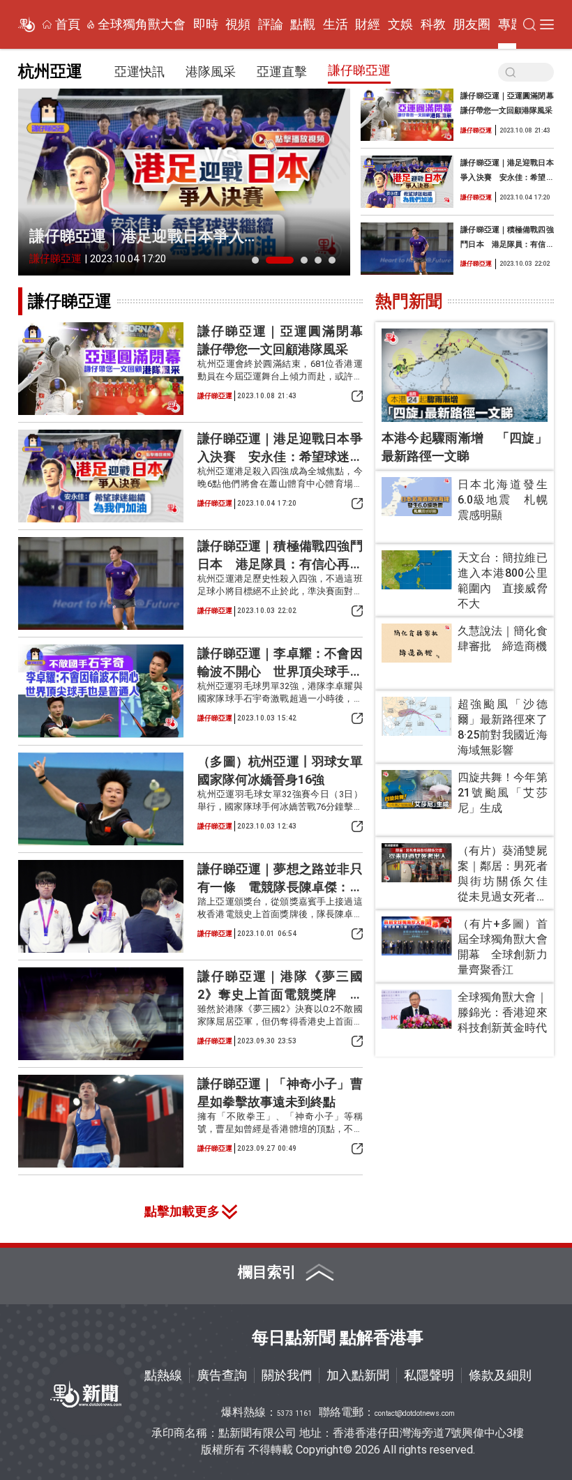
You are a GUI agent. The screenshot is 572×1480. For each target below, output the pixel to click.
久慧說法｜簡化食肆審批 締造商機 (503, 638)
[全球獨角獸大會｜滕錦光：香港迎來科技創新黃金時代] (417, 1009)
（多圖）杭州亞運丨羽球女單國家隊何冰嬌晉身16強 (279, 770)
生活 (335, 24)
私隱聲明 (429, 1375)
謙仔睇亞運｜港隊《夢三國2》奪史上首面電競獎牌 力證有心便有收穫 (279, 986)
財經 (367, 24)
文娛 (400, 24)
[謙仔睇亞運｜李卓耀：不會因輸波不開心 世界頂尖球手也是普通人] (100, 690)
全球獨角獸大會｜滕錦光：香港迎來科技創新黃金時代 (503, 1012)
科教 (433, 24)
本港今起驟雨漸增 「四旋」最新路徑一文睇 (465, 446)
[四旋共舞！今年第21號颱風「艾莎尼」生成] (417, 790)
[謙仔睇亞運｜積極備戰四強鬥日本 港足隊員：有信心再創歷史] (407, 248)
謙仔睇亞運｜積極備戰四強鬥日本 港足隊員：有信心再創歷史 (506, 238)
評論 (270, 24)
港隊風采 (211, 71)
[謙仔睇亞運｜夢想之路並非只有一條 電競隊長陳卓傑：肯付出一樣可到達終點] (100, 906)
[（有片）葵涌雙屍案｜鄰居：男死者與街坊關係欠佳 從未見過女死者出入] (417, 863)
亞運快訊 (139, 71)
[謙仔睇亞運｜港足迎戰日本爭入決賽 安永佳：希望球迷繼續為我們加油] (184, 182)
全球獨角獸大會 (142, 24)
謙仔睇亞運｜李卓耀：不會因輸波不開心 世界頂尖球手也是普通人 (279, 663)
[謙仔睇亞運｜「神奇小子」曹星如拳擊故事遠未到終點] (100, 1121)
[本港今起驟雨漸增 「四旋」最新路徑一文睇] (465, 375)
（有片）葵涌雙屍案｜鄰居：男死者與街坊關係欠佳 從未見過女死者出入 (503, 874)
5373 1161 (294, 1413)
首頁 (67, 24)
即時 (205, 24)
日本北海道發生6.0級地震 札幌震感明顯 (503, 500)
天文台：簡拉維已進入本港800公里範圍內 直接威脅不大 (503, 580)
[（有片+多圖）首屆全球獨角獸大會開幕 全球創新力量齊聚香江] (417, 936)
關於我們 (287, 1375)
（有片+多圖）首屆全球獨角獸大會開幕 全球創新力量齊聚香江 (503, 946)
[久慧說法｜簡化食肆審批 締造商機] (417, 643)
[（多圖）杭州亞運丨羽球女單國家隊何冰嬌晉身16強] (100, 799)
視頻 (237, 24)
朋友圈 (471, 24)
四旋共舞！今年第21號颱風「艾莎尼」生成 (503, 793)
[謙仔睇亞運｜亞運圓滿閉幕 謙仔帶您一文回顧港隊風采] (407, 115)
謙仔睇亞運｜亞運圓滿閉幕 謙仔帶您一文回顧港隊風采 (506, 103)
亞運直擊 (282, 71)
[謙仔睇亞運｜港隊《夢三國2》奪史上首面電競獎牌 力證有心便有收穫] (100, 1013)
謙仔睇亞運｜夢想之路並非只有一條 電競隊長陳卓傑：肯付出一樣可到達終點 (279, 878)
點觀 (302, 24)
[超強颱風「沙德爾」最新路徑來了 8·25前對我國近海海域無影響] (417, 717)
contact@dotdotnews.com (415, 1413)
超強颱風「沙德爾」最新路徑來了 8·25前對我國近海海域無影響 (503, 727)
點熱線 (163, 1375)
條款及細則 (500, 1375)
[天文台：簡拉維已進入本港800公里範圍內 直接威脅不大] (417, 570)
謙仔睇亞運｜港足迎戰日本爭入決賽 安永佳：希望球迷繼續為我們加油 (144, 237)
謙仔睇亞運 (359, 70)
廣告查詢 (222, 1375)
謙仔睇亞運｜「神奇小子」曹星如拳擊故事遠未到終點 (279, 1092)
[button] (255, 260)
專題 (510, 24)
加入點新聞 (357, 1375)
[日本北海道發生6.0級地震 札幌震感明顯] (417, 497)
